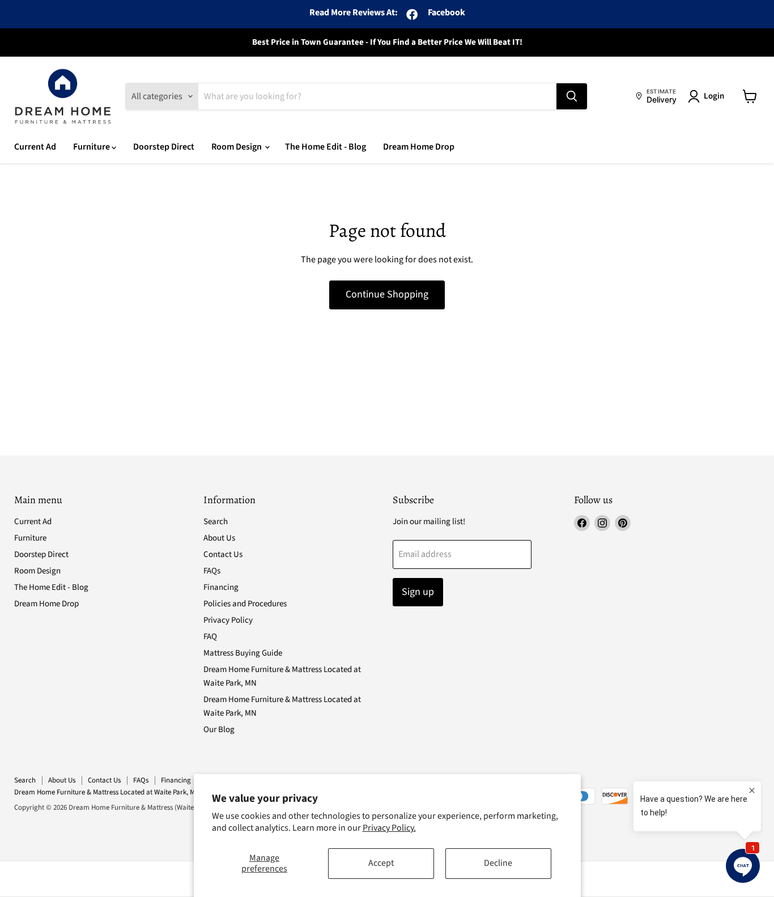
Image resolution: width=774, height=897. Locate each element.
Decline (498, 863)
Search (215, 522)
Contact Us (223, 554)
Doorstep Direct (163, 147)
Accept (381, 863)
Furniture (92, 147)
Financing (221, 587)
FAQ (210, 637)
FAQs (211, 571)
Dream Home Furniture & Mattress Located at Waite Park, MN (106, 792)
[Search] (571, 96)
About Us (219, 538)
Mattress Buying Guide (242, 653)
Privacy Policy (228, 620)
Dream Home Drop (418, 147)
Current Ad (35, 147)
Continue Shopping (387, 294)
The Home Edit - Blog (325, 147)
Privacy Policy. (389, 828)
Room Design (237, 147)
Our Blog (219, 730)
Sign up (418, 592)
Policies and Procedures (245, 604)
